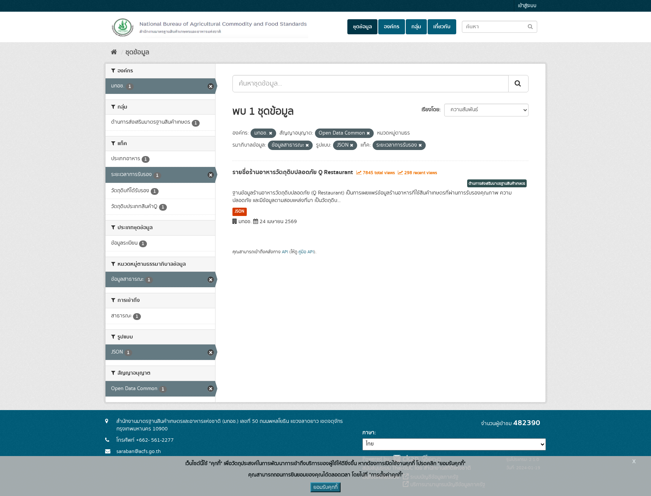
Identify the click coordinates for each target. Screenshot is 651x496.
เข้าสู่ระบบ (527, 5)
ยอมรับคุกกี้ (325, 487)
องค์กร (391, 27)
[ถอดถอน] (270, 133)
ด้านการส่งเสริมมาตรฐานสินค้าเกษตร (497, 183)
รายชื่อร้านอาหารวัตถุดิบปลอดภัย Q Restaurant (292, 172)
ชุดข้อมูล (362, 27)
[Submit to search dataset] (530, 26)
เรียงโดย (430, 109)
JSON (239, 211)
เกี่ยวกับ (442, 27)
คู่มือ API (306, 252)
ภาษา (368, 432)
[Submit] (518, 83)
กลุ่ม (416, 27)
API (285, 252)
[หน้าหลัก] (114, 52)
